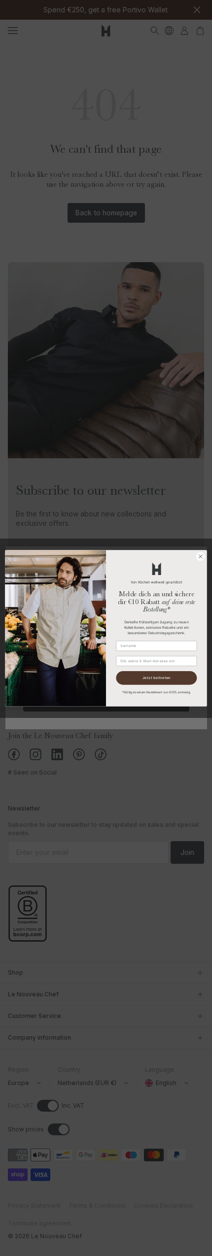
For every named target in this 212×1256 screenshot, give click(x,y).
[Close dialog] (200, 556)
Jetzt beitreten (156, 678)
